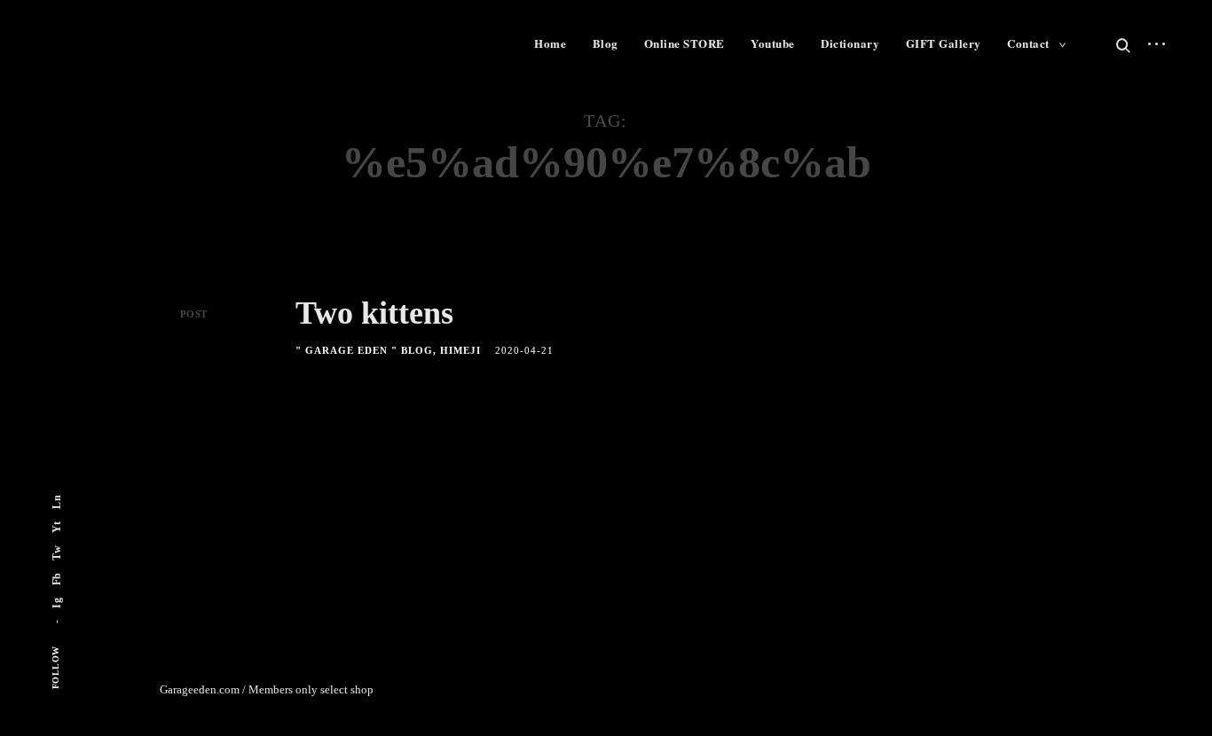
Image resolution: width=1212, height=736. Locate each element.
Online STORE (684, 43)
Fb (57, 578)
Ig (57, 603)
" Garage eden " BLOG (364, 350)
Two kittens (374, 313)
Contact (1028, 43)
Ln (57, 502)
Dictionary (850, 43)
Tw (57, 552)
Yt (57, 527)
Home (550, 43)
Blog (605, 43)
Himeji (460, 350)
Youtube (773, 43)
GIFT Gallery (943, 43)
